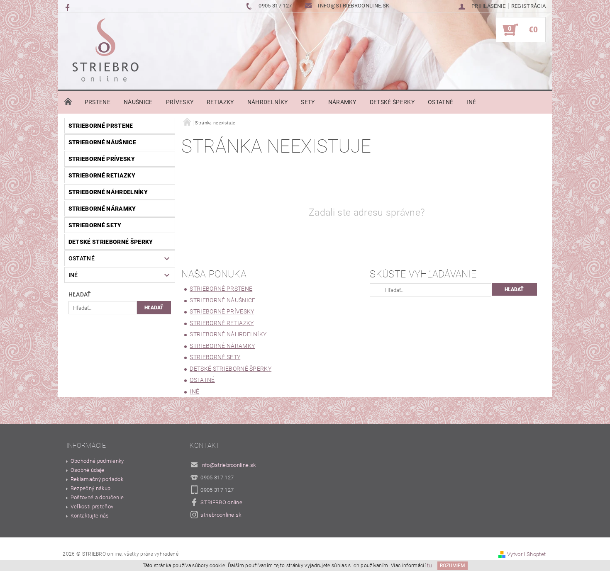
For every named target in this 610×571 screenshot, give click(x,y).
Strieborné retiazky (101, 175)
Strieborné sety (95, 225)
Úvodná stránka (68, 102)
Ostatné (440, 102)
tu (429, 566)
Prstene (97, 102)
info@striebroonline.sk (228, 465)
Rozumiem (452, 566)
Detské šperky (392, 102)
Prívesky (180, 102)
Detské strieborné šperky (110, 241)
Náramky (342, 102)
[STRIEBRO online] (105, 52)
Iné (471, 102)
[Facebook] (68, 7)
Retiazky (220, 102)
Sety (308, 102)
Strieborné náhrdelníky (108, 192)
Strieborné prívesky (101, 159)
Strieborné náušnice (102, 142)
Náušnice (138, 102)
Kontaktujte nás (90, 516)
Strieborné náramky (102, 208)
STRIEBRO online (221, 502)
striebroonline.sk (220, 515)
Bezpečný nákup (90, 488)
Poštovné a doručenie (97, 497)
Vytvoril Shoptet (526, 554)
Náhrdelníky (267, 102)
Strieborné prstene (100, 125)
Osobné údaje (88, 470)
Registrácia (528, 6)
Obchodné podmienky (97, 461)
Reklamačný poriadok (97, 479)
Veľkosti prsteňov (92, 506)
